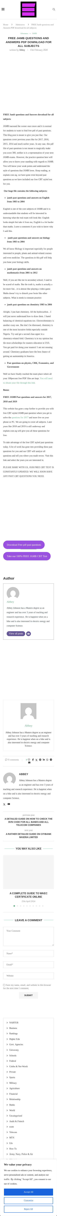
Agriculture (14, 1088)
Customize (28, 1200)
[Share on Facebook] (33, 760)
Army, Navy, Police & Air (21, 1154)
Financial (13, 1094)
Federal (12, 1061)
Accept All (28, 1192)
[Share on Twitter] (36, 760)
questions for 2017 (20, 417)
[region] (28, 1187)
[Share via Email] (29, 762)
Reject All (28, 1209)
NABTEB (13, 1022)
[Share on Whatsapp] (47, 760)
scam (11, 1127)
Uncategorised (15, 1116)
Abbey (22, 50)
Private (12, 1072)
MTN (11, 1137)
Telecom (13, 1132)
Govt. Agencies (16, 1044)
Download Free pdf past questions (24, 544)
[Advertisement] (28, 83)
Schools (12, 1055)
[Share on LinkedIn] (44, 760)
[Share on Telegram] (51, 760)
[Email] (28, 633)
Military (13, 1083)
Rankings (13, 1033)
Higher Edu (14, 1039)
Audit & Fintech (16, 1121)
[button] (6, 880)
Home (5, 24)
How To (13, 1149)
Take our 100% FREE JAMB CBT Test (27, 556)
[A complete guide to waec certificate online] (28, 872)
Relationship (14, 1099)
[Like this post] (29, 760)
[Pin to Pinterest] (40, 760)
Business (13, 1028)
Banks (12, 1105)
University (14, 1050)
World (12, 1110)
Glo (11, 1143)
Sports (12, 1077)
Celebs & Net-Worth (18, 1066)
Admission (20, 24)
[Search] (53, 9)
